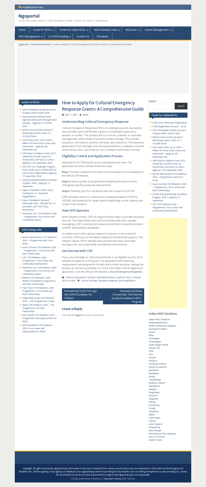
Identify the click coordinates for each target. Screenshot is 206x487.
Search (152, 101)
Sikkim (152, 414)
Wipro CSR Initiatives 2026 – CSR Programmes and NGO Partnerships (38, 308)
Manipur (153, 389)
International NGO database (162, 433)
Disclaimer (102, 36)
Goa (151, 354)
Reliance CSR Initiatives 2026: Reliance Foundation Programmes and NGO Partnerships (39, 280)
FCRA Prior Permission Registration (169, 122)
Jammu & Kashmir (157, 367)
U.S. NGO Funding (58, 36)
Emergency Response (108, 280)
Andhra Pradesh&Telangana (162, 325)
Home (22, 29)
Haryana (153, 360)
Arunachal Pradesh (158, 328)
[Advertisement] (103, 68)
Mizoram (153, 395)
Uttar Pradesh (155, 424)
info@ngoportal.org (32, 7)
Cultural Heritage (89, 280)
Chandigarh (154, 338)
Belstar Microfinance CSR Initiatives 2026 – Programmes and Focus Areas (169, 177)
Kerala (152, 376)
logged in (79, 315)
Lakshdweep (155, 379)
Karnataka (154, 373)
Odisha (152, 401)
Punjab (152, 408)
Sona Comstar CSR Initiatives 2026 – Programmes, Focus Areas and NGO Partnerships (169, 187)
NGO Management (29, 36)
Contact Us (83, 36)
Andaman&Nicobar (158, 322)
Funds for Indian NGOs (73, 29)
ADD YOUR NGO (157, 436)
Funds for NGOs (42, 29)
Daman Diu (154, 347)
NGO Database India (105, 29)
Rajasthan (153, 411)
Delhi (151, 351)
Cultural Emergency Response (125, 271)
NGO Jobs (130, 29)
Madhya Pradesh (157, 382)
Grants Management (156, 29)
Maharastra (154, 386)
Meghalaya (154, 392)
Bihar (151, 335)
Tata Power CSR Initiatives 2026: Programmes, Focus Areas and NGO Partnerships (38, 291)
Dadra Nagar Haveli (158, 344)
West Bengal (155, 430)
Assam (152, 332)
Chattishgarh (155, 341)
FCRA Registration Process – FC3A (169, 126)
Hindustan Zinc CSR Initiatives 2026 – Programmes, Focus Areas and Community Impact (39, 216)
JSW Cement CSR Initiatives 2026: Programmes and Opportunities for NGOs (39, 318)
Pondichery (154, 405)
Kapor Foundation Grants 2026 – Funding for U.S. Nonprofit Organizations (38, 193)
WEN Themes (128, 478)
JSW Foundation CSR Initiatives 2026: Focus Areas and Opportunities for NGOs (37, 328)
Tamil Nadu (154, 417)
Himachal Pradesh (157, 363)
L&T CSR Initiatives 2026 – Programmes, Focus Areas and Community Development (167, 207)
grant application (127, 280)
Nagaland (153, 398)
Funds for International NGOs (101, 277)
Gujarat (152, 357)
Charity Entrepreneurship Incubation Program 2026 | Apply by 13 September (169, 197)
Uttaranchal (154, 427)
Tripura (152, 420)
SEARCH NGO (155, 439)
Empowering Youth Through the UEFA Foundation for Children (80, 294)
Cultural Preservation (41, 44)
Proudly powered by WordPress (86, 478)
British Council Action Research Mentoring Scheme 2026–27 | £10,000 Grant (167, 140)
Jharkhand (153, 370)
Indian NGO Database (159, 319)
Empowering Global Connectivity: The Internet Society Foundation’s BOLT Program (127, 296)
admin (85, 114)
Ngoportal (29, 16)
